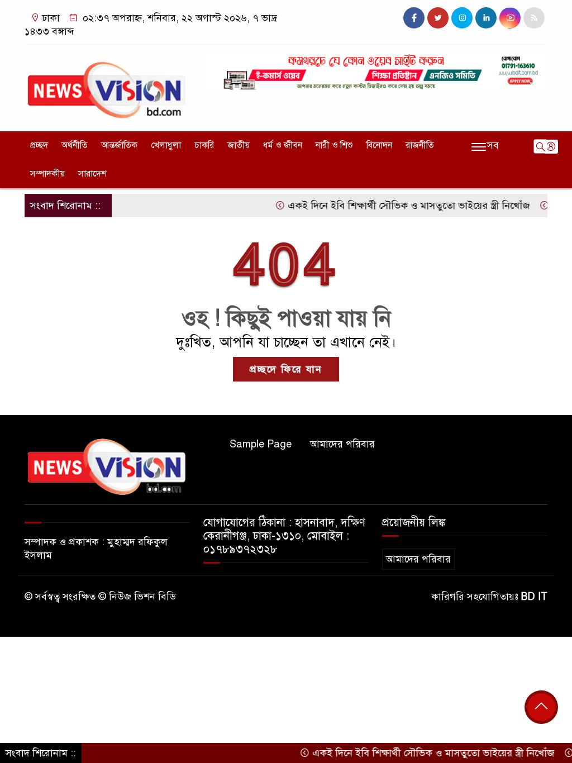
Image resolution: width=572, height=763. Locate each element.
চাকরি (204, 145)
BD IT (534, 596)
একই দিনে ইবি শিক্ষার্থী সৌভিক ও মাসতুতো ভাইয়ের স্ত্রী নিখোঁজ (396, 205)
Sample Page (261, 444)
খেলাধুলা (166, 145)
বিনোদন (379, 145)
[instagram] (462, 17)
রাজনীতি (420, 145)
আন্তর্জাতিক (119, 145)
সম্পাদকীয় (47, 173)
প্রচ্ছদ (39, 145)
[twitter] (438, 17)
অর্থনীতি (74, 145)
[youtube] (510, 17)
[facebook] (414, 17)
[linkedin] (486, 17)
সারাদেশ (92, 173)
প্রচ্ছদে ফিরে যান (286, 369)
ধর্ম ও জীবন (282, 145)
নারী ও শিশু (334, 145)
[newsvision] (107, 85)
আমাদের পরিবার (342, 444)
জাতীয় (238, 145)
